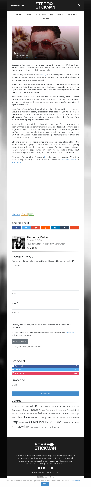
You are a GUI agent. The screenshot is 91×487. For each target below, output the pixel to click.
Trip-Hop (47, 427)
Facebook (65, 160)
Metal (76, 418)
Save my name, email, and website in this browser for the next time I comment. (42, 326)
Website (15, 313)
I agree (45, 484)
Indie (36, 418)
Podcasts (72, 14)
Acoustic (16, 406)
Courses (45, 19)
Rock (59, 422)
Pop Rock (24, 422)
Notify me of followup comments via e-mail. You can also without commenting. (43, 334)
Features (18, 14)
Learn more (74, 481)
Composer (17, 410)
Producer (37, 422)
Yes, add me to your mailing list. (28, 347)
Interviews (41, 14)
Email (15, 303)
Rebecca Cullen (32, 57)
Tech (51, 14)
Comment (17, 265)
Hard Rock (69, 413)
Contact (60, 14)
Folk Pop (47, 413)
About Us (50, 472)
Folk (40, 413)
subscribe (70, 333)
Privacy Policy (38, 472)
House (31, 418)
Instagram (16, 162)
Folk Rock (56, 414)
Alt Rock (45, 406)
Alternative (25, 406)
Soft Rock (75, 422)
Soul (31, 427)
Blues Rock (75, 406)
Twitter (74, 160)
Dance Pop (44, 410)
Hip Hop (23, 417)
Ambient (54, 406)
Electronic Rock (73, 410)
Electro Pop (17, 413)
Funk (62, 413)
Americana (64, 406)
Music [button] (28, 14)
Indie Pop (42, 418)
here (46, 157)
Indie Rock (51, 418)
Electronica (61, 410)
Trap (41, 427)
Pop (15, 422)
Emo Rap (26, 413)
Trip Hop (56, 427)
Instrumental (63, 417)
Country (26, 410)
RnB (52, 422)
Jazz (72, 418)
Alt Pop (35, 406)
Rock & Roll (67, 422)
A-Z (57, 472)
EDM (53, 409)
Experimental (33, 413)
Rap (47, 422)
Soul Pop (37, 427)
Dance (34, 409)
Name (15, 293)
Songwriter (20, 427)
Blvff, (43, 75)
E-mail (15, 385)
